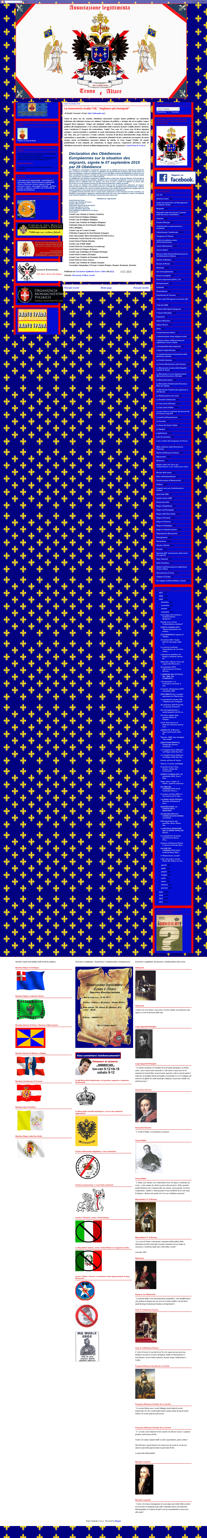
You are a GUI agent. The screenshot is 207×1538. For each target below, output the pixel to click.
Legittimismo (161, 433)
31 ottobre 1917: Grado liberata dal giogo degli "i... (171, 642)
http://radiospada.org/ (96, 113)
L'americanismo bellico (165, 332)
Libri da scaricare (163, 437)
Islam (158, 329)
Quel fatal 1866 (162, 494)
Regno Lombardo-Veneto (166, 529)
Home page (106, 287)
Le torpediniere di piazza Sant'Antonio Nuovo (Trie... (171, 838)
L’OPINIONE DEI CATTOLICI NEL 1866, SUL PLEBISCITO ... (172, 676)
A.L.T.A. (159, 195)
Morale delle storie (164, 472)
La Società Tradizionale (165, 400)
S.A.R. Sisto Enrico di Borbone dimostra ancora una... (172, 725)
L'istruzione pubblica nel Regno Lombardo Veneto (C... (172, 656)
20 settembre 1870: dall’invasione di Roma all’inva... (171, 669)
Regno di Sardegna (164, 526)
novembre (165, 605)
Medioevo (160, 461)
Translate (175, 112)
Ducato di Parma (163, 264)
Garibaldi (160, 287)
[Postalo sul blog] (123, 271)
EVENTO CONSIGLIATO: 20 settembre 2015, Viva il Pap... (172, 776)
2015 (161, 599)
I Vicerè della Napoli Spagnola (168, 309)
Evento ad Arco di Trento (171, 760)
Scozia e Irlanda (162, 545)
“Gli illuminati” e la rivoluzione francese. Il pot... (171, 684)
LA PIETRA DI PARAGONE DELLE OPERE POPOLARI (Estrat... (172, 830)
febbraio (164, 885)
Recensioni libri (162, 502)
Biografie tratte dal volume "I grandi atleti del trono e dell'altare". (171, 213)
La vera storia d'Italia (164, 407)
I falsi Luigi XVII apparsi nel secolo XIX (172, 299)
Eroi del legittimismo (164, 272)
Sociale (92, 275)
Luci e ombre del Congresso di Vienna (172, 441)
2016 (161, 596)
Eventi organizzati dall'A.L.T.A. (168, 279)
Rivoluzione (161, 541)
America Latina (162, 199)
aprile (163, 878)
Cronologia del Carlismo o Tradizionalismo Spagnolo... (171, 617)
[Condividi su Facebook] (128, 271)
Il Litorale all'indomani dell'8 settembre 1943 (172, 690)
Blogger (118, 1521)
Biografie (160, 208)
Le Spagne (160, 429)
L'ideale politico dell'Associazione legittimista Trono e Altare (170, 341)
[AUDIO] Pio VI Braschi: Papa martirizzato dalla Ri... (171, 732)
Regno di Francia (163, 518)
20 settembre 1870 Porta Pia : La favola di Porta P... (172, 706)
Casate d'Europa (163, 222)
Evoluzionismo (162, 283)
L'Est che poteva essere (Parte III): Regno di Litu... (172, 860)
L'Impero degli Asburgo (165, 350)
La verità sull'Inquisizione (166, 417)
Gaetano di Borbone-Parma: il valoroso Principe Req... (172, 844)
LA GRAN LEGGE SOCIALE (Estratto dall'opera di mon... (171, 801)
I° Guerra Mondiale (164, 313)
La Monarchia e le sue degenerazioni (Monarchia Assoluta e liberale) (171, 375)
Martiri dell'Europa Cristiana (167, 453)
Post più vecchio (141, 287)
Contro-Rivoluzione (164, 246)
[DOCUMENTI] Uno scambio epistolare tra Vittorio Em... (172, 695)
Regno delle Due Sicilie (165, 514)
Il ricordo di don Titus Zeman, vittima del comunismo (169, 769)
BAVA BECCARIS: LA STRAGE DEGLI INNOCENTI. (169, 809)
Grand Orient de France (135, 145)
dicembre (165, 602)
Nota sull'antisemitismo (166, 476)
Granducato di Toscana (166, 295)
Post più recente (71, 287)
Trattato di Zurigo (163, 577)
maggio (164, 875)
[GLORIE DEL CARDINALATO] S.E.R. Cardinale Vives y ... (171, 789)
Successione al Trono (165, 573)
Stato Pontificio (162, 563)
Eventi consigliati (163, 276)
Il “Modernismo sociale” (170, 856)
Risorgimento (161, 537)
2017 (161, 593)
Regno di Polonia (163, 522)
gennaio (164, 888)
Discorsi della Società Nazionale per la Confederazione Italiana (172, 255)
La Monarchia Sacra (164, 380)
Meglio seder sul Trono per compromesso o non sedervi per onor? (172, 466)
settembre (165, 612)
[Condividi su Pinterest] (130, 271)
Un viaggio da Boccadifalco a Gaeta (171, 581)
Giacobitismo (161, 291)
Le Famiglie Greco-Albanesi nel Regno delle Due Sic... (172, 751)
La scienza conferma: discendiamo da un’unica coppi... (172, 649)
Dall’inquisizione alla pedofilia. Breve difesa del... (171, 823)
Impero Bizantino (163, 321)
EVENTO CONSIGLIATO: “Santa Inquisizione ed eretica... (171, 629)
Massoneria (76, 275)
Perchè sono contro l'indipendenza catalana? (172, 623)
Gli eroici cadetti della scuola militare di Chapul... (169, 717)
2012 (161, 898)
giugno (164, 872)
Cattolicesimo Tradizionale (167, 232)
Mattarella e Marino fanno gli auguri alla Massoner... (172, 663)
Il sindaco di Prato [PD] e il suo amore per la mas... (171, 795)
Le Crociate (161, 421)
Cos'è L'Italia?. (162, 250)
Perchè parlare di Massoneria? (168, 480)
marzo (164, 881)
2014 (161, 892)
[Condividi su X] (126, 271)
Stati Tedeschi (162, 559)
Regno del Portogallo (165, 510)
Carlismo (160, 218)
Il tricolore (160, 317)
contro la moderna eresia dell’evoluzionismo (166, 241)
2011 (161, 902)
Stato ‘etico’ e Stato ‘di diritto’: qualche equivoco (172, 783)
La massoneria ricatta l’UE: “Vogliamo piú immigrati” (172, 700)
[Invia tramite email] (121, 271)
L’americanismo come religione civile (171, 336)
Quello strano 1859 (164, 498)
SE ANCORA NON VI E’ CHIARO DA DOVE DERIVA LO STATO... (172, 816)
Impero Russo (162, 325)
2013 (161, 895)
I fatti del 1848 (162, 305)
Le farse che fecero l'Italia (166, 425)
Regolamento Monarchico (167, 533)
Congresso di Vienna (165, 236)
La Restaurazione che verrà (167, 396)
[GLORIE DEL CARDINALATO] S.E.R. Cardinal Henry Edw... (171, 850)
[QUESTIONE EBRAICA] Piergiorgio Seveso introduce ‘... (170, 745)
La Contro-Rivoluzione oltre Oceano (171, 364)
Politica (85, 275)
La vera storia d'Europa (165, 403)
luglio (163, 868)
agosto (164, 865)
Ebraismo (160, 268)
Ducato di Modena (163, 260)
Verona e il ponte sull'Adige (172, 764)
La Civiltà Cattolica (164, 360)
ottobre (164, 609)
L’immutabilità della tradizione (168, 346)
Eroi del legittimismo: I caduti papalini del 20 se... (172, 711)
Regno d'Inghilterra (164, 506)
